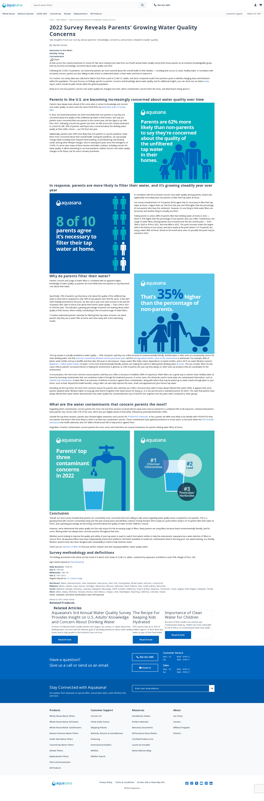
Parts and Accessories (60, 762)
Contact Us (96, 716)
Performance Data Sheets (144, 733)
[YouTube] (201, 783)
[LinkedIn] (211, 783)
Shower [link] (67, 13)
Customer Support (234, 13)
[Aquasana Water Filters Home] (12, 5)
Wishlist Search (98, 756)
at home (180, 364)
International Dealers (101, 744)
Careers (177, 721)
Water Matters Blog (141, 750)
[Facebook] (186, 783)
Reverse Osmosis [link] (26, 13)
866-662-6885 (147, 657)
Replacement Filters (59, 756)
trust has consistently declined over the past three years (101, 358)
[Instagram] (191, 783)
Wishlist (94, 750)
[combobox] (85, 5)
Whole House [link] (8, 13)
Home (52, 20)
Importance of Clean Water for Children (183, 615)
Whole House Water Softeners (64, 721)
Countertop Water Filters (62, 744)
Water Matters (62, 20)
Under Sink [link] (42, 13)
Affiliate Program (181, 727)
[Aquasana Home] (62, 785)
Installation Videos (141, 716)
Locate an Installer (141, 744)
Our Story (178, 716)
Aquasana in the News (61, 50)
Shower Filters (56, 750)
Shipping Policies (99, 727)
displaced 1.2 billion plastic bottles (64, 364)
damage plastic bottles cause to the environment (155, 358)
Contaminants (57, 56)
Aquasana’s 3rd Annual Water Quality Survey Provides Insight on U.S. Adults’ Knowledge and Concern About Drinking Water (91, 617)
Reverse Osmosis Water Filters (64, 733)
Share (56, 59)
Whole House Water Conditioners (65, 727)
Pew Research (77, 562)
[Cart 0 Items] (260, 5)
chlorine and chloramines (61, 380)
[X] (196, 783)
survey (206, 81)
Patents (177, 733)
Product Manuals (140, 721)
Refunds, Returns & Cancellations (107, 733)
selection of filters (71, 546)
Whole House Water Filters (62, 716)
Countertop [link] (55, 13)
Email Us (146, 667)
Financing (95, 739)
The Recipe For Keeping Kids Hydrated (146, 617)
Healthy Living (57, 53)
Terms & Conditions (124, 782)
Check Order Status (100, 721)
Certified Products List (142, 739)
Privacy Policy (106, 782)
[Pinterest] (206, 783)
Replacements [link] (80, 13)
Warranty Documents (142, 727)
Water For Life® (254, 13)
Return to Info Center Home (62, 599)
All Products (55, 768)
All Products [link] (96, 13)
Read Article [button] (64, 639)
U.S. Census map (74, 578)
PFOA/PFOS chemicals (138, 416)
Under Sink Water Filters (61, 739)
